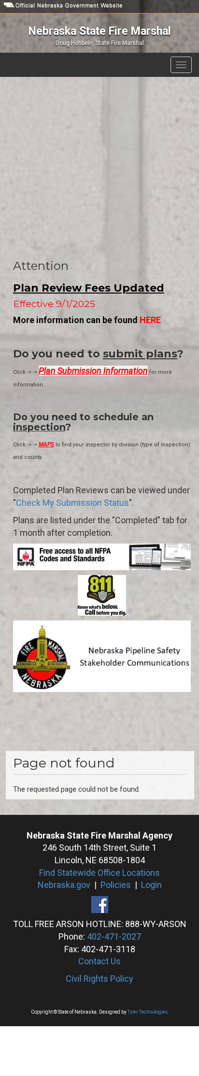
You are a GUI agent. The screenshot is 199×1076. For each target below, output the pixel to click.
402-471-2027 (114, 936)
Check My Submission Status (72, 503)
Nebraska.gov (64, 885)
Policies (115, 885)
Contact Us (99, 961)
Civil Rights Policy (99, 978)
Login (151, 885)
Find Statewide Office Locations (99, 873)
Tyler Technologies (148, 1012)
